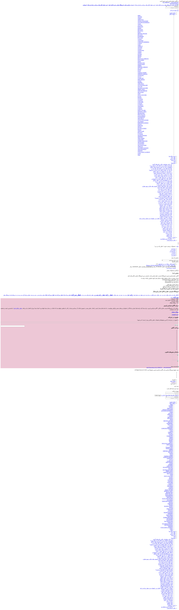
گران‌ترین (173, 255)
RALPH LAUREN (142, 128)
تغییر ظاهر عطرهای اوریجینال (165, 196)
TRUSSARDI (141, 142)
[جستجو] (177, 9)
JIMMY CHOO (141, 89)
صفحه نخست (172, 12)
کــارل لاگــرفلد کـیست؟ (166, 224)
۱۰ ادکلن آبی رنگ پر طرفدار (165, 205)
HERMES (140, 82)
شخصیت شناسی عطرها (166, 220)
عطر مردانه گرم (26, 295)
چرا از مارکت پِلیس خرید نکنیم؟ (165, 192)
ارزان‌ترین (173, 254)
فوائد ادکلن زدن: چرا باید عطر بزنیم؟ (163, 182)
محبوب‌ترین (173, 250)
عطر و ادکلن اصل (18, 308)
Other (139, 155)
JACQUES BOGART (143, 85)
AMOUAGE (141, 19)
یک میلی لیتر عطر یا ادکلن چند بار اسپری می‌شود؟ (160, 170)
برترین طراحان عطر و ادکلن (165, 209)
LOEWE (140, 107)
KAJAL (139, 96)
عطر (128, 295)
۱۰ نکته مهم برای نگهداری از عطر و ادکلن (162, 171)
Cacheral (140, 39)
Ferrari (139, 71)
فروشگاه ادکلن (13, 295)
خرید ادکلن (153, 295)
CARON (140, 43)
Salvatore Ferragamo (142, 135)
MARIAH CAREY (142, 111)
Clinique (139, 51)
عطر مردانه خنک (50, 295)
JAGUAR (140, 86)
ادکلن (177, 295)
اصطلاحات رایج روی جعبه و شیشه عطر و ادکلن (161, 167)
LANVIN (140, 103)
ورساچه (172, 297)
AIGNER (140, 17)
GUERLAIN (141, 78)
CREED (139, 53)
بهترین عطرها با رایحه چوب (166, 212)
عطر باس (120, 295)
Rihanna (139, 129)
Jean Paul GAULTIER (143, 88)
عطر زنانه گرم (83, 295)
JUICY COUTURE (142, 95)
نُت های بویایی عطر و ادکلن (166, 206)
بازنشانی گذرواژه (174, 395)
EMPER (139, 65)
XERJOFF (140, 150)
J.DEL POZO (141, 83)
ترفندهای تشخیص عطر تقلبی (165, 193)
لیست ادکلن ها (172, 156)
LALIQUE (140, 100)
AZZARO (140, 25)
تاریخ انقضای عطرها (167, 230)
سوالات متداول (175, 312)
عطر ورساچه (20, 295)
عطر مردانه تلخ (67, 295)
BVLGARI (140, 37)
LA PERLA (140, 104)
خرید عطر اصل (137, 295)
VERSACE (140, 146)
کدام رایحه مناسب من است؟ (165, 203)
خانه (177, 246)
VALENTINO (141, 143)
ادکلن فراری (163, 295)
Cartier (139, 44)
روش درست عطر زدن (167, 227)
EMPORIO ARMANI (143, 67)
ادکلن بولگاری (168, 295)
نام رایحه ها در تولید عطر (166, 223)
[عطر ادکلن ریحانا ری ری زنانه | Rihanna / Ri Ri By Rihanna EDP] (167, 264)
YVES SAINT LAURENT (144, 152)
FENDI (139, 69)
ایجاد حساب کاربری (165, 395)
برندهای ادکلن (172, 14)
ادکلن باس (173, 295)
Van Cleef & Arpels (142, 145)
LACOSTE (140, 99)
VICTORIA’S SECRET (143, 148)
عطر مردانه (173, 159)
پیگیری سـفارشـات (171, 240)
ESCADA (140, 68)
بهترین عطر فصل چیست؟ (166, 221)
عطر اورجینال (125, 295)
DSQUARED (141, 60)
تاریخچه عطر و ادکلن (167, 228)
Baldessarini (140, 26)
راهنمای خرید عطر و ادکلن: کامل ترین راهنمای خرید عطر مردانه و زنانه (155, 218)
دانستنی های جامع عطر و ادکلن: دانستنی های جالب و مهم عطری (157, 186)
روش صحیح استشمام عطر (166, 215)
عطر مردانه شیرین (41, 295)
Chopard (140, 49)
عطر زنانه (173, 157)
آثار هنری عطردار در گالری (166, 217)
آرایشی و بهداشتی (171, 237)
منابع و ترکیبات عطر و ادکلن (165, 208)
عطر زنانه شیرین (99, 295)
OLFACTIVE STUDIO (143, 120)
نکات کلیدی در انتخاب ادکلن (165, 211)
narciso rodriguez (141, 116)
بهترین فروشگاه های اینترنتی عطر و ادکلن (162, 180)
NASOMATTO (141, 117)
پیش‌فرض (173, 248)
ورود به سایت (157, 395)
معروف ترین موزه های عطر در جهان (163, 177)
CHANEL (140, 47)
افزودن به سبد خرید (171, 268)
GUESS (139, 81)
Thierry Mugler (141, 138)
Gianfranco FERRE (142, 72)
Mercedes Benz (141, 113)
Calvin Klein (140, 40)
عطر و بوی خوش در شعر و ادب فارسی (163, 174)
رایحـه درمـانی (169, 233)
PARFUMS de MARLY (143, 122)
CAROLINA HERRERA (143, 42)
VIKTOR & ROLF (142, 149)
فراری (17, 295)
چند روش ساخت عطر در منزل (165, 201)
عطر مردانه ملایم (33, 295)
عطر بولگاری (115, 295)
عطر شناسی (169, 234)
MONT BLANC (141, 114)
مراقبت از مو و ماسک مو (166, 238)
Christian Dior (141, 50)
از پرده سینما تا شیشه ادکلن (165, 195)
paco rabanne (141, 121)
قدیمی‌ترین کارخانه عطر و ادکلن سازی (163, 176)
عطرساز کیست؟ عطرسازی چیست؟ (163, 198)
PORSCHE (140, 125)
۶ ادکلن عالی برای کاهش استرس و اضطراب (162, 179)
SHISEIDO (140, 136)
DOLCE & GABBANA (143, 58)
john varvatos (141, 92)
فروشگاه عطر (6, 295)
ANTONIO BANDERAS (143, 22)
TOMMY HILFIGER (142, 141)
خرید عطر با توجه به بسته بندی (165, 189)
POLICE (140, 124)
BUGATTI (140, 35)
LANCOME (140, 102)
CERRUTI (140, 46)
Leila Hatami (140, 106)
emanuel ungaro (141, 64)
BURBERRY (141, 36)
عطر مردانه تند (59, 295)
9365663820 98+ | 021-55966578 (170, 2)
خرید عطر (142, 295)
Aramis (139, 23)
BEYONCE (140, 30)
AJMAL (139, 18)
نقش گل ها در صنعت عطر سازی (164, 184)
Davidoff (140, 54)
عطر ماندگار (169, 236)
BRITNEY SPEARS (142, 33)
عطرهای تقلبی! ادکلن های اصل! (164, 187)
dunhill (139, 61)
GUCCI (139, 76)
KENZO (140, 97)
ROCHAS (140, 132)
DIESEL (140, 56)
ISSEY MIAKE (141, 79)
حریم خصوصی (175, 314)
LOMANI (140, 109)
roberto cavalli (141, 131)
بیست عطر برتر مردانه (167, 225)
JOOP (139, 93)
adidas (139, 15)
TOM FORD (141, 139)
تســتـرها (173, 160)
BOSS (139, 32)
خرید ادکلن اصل (148, 295)
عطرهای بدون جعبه (167, 231)
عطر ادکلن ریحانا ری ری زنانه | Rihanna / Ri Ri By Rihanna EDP (161, 265)
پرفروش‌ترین (173, 251)
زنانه (131, 295)
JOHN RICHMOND (142, 90)
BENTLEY (140, 29)
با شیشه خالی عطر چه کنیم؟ (165, 199)
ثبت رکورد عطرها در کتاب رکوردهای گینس (162, 164)
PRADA (140, 127)
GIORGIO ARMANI (142, 74)
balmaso (139, 28)
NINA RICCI (141, 118)
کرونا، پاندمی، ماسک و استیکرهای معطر (163, 173)
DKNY (139, 57)
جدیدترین (174, 252)
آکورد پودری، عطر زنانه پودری (165, 202)
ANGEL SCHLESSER (143, 21)
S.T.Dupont (140, 134)
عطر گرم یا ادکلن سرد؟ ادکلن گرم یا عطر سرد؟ (161, 165)
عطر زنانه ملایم (90, 295)
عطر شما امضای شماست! (166, 214)
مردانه (175, 297)
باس (160, 295)
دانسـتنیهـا (173, 163)
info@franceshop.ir (174, 3)
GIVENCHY (141, 75)
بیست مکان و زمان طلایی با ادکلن (164, 183)
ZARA (139, 153)
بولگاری (157, 295)
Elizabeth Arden (141, 63)
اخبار (174, 161)
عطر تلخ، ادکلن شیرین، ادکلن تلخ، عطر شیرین (161, 168)
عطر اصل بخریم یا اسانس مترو (165, 190)
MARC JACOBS (142, 110)
